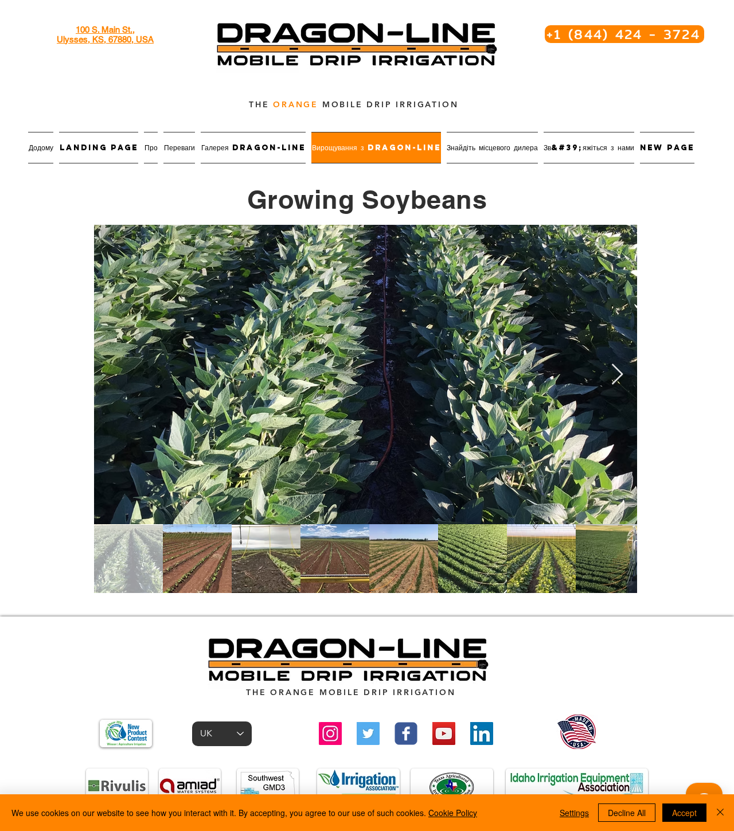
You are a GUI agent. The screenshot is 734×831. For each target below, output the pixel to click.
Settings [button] (574, 812)
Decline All (627, 812)
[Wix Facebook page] (406, 733)
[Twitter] (368, 733)
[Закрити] (720, 812)
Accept (684, 812)
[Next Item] (617, 375)
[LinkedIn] (481, 733)
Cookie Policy (452, 812)
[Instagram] (330, 733)
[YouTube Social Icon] (443, 733)
